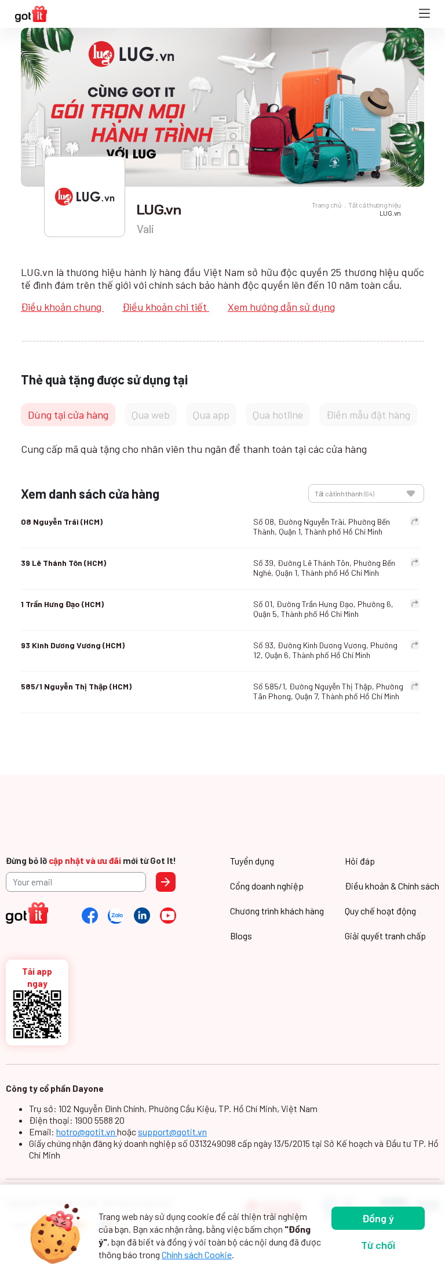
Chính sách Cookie (197, 1254)
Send (166, 882)
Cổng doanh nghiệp (267, 885)
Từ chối (378, 1245)
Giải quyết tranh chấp (385, 935)
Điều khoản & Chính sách (392, 885)
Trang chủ (326, 205)
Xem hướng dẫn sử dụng (281, 306)
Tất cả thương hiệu (374, 205)
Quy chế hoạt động (380, 910)
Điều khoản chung (62, 306)
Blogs (241, 935)
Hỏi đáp (360, 860)
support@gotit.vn (172, 1131)
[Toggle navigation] (424, 14)
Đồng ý (378, 1218)
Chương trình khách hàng (277, 910)
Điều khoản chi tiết (165, 306)
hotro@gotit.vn (86, 1131)
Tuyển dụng (252, 860)
